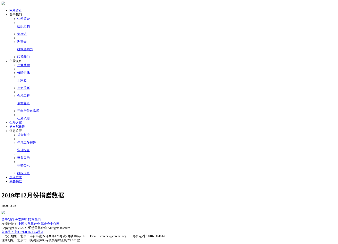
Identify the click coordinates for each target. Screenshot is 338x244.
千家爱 (22, 80)
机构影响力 (25, 49)
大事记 (22, 34)
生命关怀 (23, 88)
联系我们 (23, 57)
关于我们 (8, 219)
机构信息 (23, 173)
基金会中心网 (50, 223)
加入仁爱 (15, 177)
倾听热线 (23, 72)
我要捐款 (15, 181)
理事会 (22, 41)
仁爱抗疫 (23, 118)
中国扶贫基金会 (29, 223)
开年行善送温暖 (28, 111)
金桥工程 (23, 95)
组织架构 (23, 26)
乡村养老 (23, 103)
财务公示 (23, 157)
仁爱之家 (15, 122)
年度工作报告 (26, 142)
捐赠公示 (23, 165)
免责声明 (21, 219)
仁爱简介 (23, 18)
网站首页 (15, 10)
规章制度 (23, 135)
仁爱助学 (23, 65)
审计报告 (23, 150)
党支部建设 (17, 126)
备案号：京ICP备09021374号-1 (22, 232)
